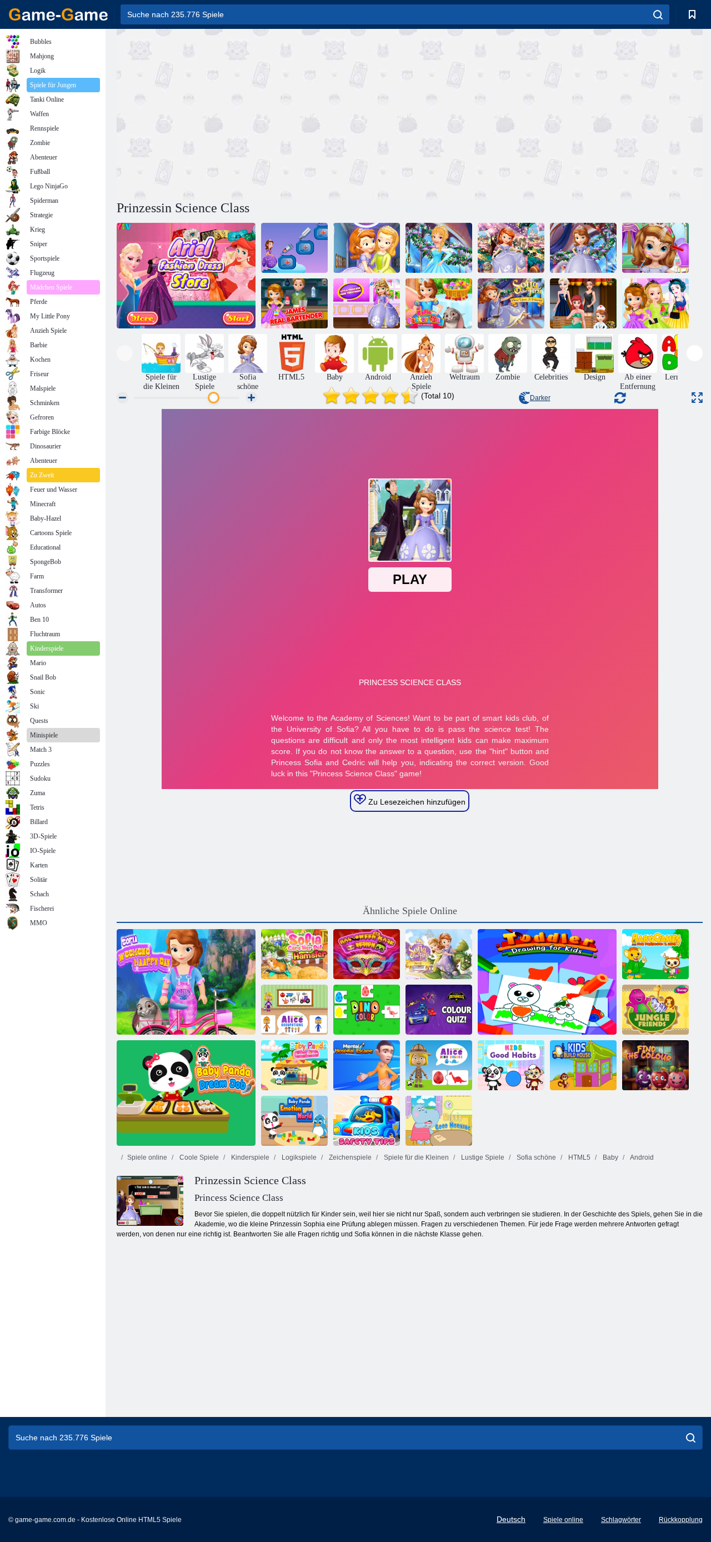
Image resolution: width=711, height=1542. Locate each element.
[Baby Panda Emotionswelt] (294, 1121)
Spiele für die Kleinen (415, 1157)
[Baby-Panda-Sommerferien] (294, 1065)
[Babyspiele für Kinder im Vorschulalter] (655, 954)
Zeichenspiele (349, 1157)
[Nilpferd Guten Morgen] (438, 1121)
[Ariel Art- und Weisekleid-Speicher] (186, 275)
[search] (658, 14)
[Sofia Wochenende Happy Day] (186, 982)
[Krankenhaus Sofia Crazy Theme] (294, 248)
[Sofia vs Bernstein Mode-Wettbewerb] (438, 248)
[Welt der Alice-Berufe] (294, 1010)
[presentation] (125, 353)
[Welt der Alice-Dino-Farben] (438, 1065)
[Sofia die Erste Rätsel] (438, 954)
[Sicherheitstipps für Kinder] (366, 1121)
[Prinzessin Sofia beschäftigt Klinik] (583, 303)
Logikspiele (298, 1157)
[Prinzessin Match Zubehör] (655, 303)
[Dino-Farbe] (366, 1010)
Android (641, 1157)
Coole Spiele (198, 1157)
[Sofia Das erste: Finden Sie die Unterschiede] (511, 248)
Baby (609, 1157)
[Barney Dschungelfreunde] (655, 1010)
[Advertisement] (263, 113)
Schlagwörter (621, 1520)
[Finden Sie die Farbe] (655, 1065)
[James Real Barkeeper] (294, 303)
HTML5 (578, 1157)
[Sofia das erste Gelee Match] (583, 248)
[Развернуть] (697, 397)
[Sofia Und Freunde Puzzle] (366, 248)
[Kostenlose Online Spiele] (58, 14)
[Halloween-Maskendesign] (366, 954)
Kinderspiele (249, 1157)
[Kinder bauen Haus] (583, 1065)
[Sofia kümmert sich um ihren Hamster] (294, 954)
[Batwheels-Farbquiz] (438, 1010)
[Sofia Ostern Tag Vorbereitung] (438, 303)
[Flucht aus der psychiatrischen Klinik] (366, 1065)
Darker (540, 398)
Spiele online (147, 1157)
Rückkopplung (681, 1520)
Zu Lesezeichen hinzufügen (415, 801)
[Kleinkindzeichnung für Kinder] (547, 982)
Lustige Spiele (481, 1157)
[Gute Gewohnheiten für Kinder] (511, 1065)
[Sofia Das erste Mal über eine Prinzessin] (511, 303)
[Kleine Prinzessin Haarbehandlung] (366, 303)
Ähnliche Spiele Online (410, 910)
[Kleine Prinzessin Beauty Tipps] (655, 248)
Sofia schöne (535, 1157)
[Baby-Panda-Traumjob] (186, 1093)
